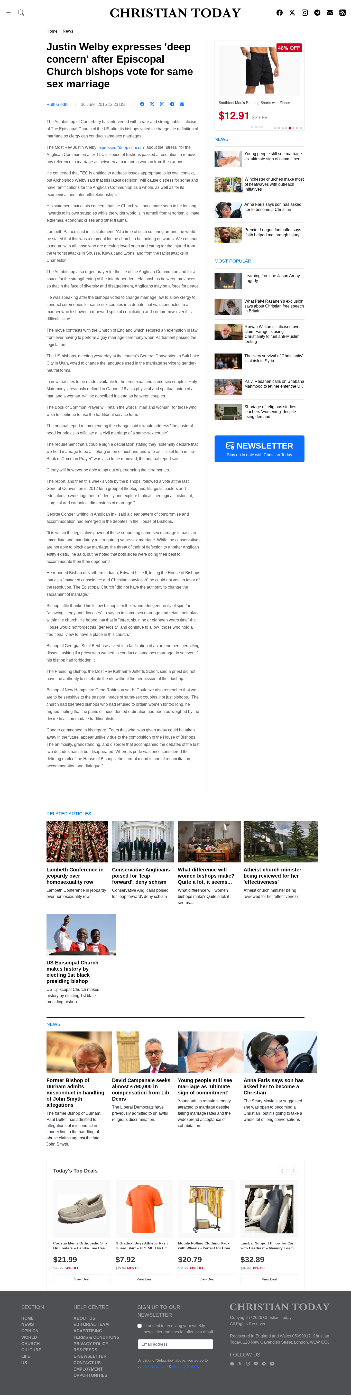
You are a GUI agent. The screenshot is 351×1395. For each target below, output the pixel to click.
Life (25, 1356)
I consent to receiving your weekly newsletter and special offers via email (178, 1329)
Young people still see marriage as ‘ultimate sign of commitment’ (205, 1086)
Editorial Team (91, 1324)
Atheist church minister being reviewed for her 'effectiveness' (272, 876)
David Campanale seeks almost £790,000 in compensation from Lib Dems (141, 1089)
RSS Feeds (85, 1350)
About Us (84, 1318)
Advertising (87, 1331)
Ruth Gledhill (58, 104)
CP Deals (257, 127)
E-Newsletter (90, 1356)
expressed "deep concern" (121, 147)
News (68, 31)
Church (30, 1343)
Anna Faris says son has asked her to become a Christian (274, 1086)
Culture (31, 1350)
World (29, 1337)
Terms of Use (156, 1366)
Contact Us (87, 1363)
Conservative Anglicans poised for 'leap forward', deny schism (141, 876)
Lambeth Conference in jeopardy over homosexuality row (75, 876)
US (24, 1363)
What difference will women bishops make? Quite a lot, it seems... (206, 876)
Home (52, 31)
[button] (8, 13)
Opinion (30, 1331)
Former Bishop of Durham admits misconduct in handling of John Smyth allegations (75, 1092)
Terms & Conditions (96, 1337)
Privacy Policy (90, 1343)
